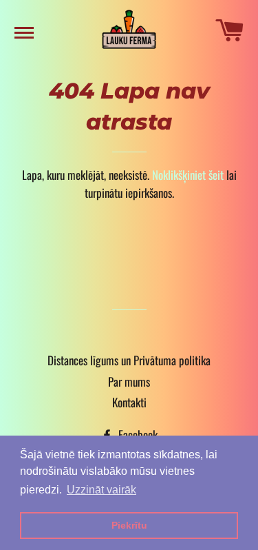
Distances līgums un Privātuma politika (129, 360)
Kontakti (129, 402)
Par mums (129, 381)
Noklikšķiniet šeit (188, 174)
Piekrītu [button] (129, 525)
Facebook (137, 434)
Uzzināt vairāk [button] (101, 490)
